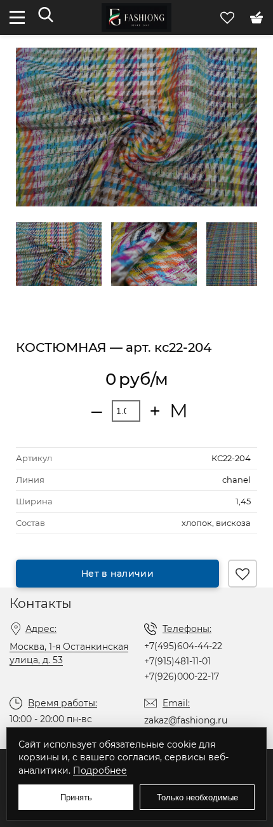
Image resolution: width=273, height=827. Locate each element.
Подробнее (100, 770)
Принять (76, 797)
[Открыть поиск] (45, 15)
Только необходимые (197, 797)
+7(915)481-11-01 (177, 661)
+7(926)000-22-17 (181, 676)
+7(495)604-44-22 (183, 646)
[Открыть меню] (17, 17)
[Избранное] (228, 17)
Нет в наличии (117, 573)
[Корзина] (256, 17)
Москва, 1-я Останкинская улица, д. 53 (69, 653)
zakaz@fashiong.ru (185, 720)
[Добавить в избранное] (242, 574)
